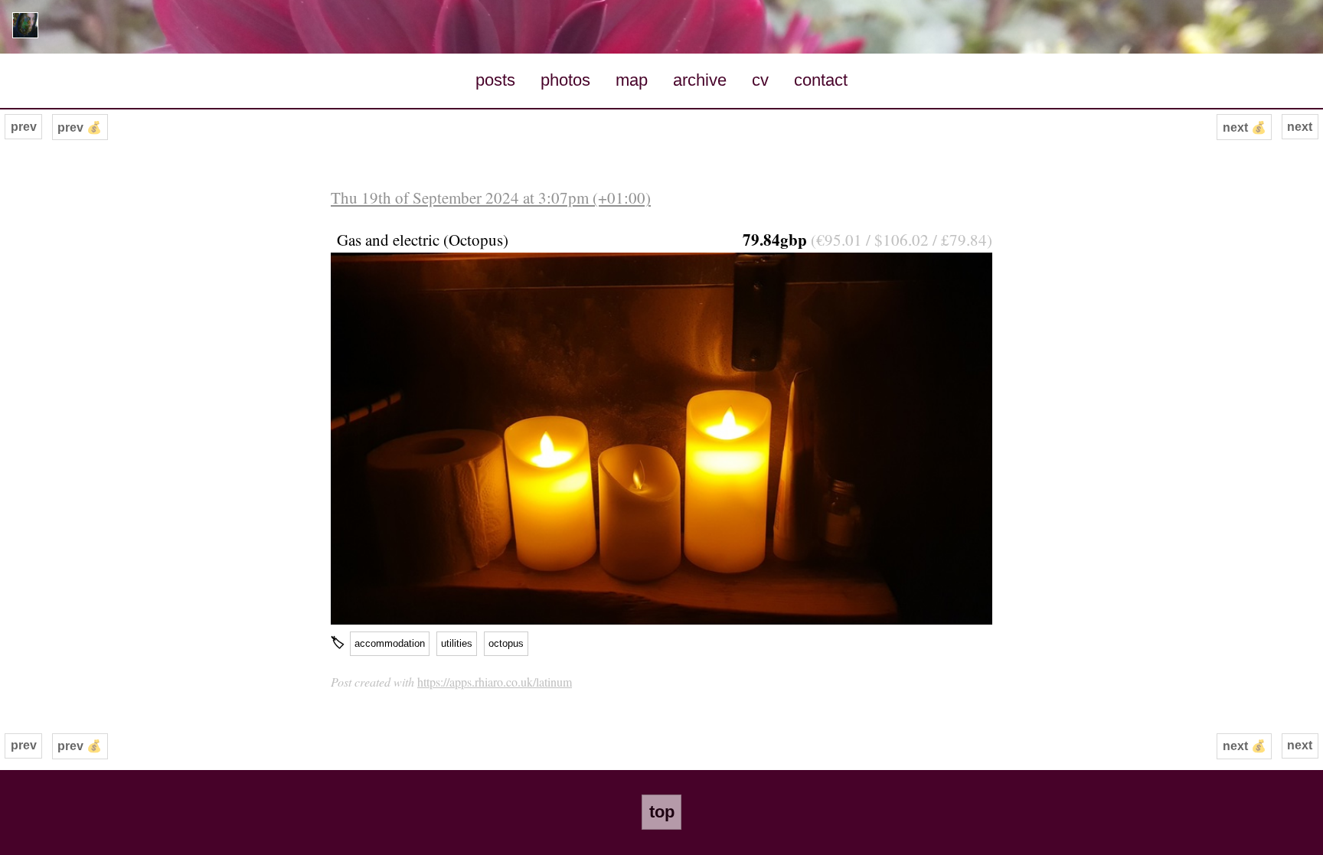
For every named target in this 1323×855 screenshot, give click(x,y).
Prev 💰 (79, 127)
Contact (821, 80)
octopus (506, 643)
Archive (700, 80)
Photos (565, 80)
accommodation (389, 643)
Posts (495, 80)
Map (632, 80)
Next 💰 (1244, 127)
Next (1299, 126)
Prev (24, 126)
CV (760, 80)
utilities (456, 643)
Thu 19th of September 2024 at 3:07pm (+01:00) (491, 197)
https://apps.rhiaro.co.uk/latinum (494, 682)
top (662, 811)
